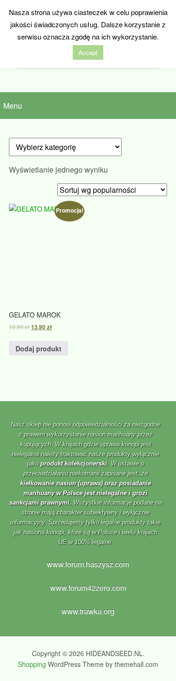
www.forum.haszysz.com (88, 564)
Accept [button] (88, 52)
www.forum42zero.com (88, 587)
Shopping (32, 664)
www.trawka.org (88, 611)
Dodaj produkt (38, 348)
